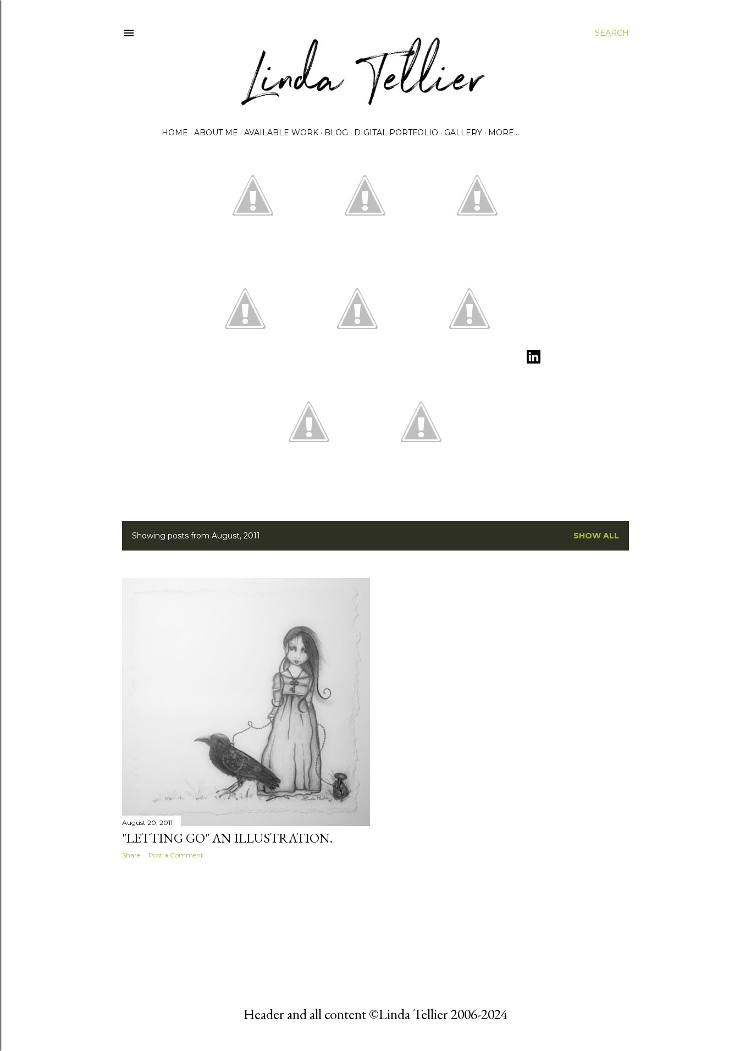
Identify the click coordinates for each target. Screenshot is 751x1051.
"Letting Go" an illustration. (227, 837)
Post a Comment (175, 855)
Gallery (463, 132)
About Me (216, 132)
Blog (336, 132)
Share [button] (131, 855)
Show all (596, 536)
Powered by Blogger (384, 952)
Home (175, 132)
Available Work (281, 132)
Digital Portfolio (396, 132)
